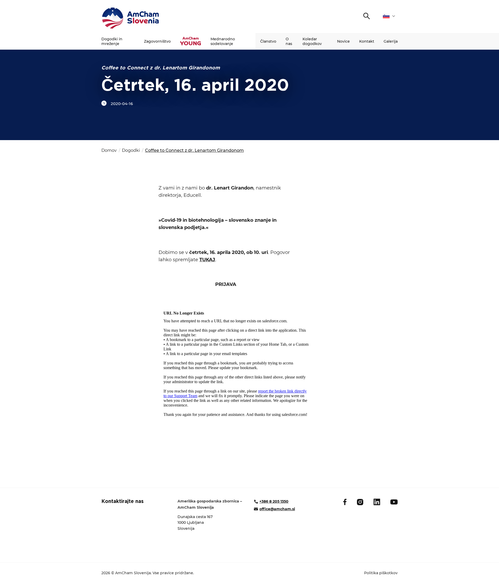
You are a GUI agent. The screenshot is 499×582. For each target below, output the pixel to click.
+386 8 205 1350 (273, 501)
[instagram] (360, 502)
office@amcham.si (277, 509)
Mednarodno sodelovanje (223, 41)
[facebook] (345, 502)
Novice (343, 41)
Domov (109, 150)
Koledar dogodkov (312, 41)
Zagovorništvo (157, 41)
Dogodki (131, 150)
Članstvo (268, 41)
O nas (289, 41)
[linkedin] (376, 502)
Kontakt (366, 41)
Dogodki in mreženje (111, 41)
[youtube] (394, 502)
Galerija (391, 41)
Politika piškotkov (381, 573)
